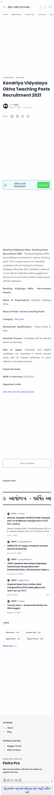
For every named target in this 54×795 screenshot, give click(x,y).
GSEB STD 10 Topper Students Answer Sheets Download (27, 547)
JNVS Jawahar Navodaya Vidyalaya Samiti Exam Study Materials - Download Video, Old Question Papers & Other (29, 566)
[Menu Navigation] (4, 7)
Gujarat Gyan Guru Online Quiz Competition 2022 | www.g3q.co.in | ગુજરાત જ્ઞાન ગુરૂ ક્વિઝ (26, 587)
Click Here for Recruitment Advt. (19, 391)
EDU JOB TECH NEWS (19, 7)
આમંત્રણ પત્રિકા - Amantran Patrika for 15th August (27, 607)
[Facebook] (4, 780)
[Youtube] (16, 780)
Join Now (43, 185)
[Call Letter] (42, 14)
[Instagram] (8, 780)
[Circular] (22, 513)
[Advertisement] (27, 49)
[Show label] (10, 646)
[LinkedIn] (20, 780)
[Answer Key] (29, 14)
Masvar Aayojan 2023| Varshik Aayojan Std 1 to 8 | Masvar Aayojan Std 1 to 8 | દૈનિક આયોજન (28, 520)
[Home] (5, 14)
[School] (21, 601)
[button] (40, 7)
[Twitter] (12, 780)
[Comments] (49, 535)
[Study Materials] (25, 541)
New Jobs (19, 319)
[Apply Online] (16, 14)
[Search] (45, 7)
